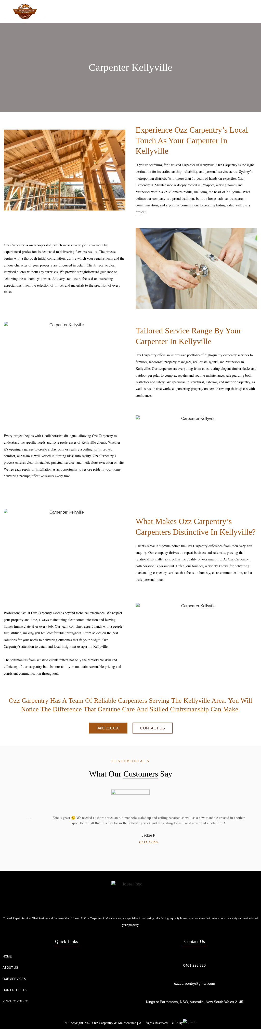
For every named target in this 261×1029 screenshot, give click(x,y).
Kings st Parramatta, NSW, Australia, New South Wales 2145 (194, 1002)
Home (7, 956)
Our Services (14, 979)
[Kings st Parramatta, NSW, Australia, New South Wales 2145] (194, 993)
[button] (252, 11)
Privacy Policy (15, 1001)
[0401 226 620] (194, 957)
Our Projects (15, 990)
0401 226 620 (194, 965)
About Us (10, 967)
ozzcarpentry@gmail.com (194, 983)
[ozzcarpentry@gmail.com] (194, 975)
